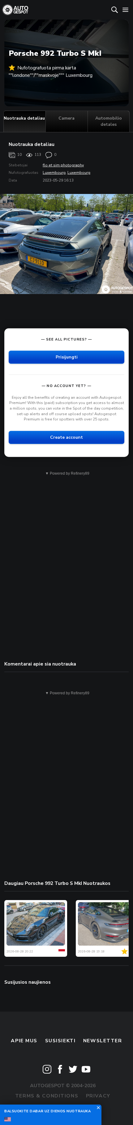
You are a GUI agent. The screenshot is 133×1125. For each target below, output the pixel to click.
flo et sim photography (63, 165)
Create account (66, 437)
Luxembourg (54, 172)
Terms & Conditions (46, 1095)
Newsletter (102, 1040)
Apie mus (24, 1040)
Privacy (98, 1095)
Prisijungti (67, 357)
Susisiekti (60, 1040)
